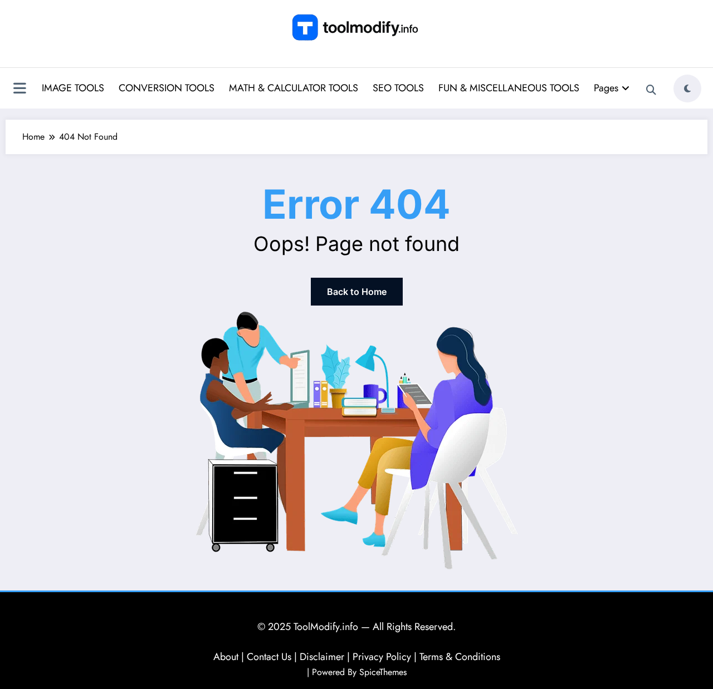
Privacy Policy (382, 656)
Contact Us (269, 656)
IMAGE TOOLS (73, 88)
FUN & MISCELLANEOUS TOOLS (508, 88)
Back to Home (357, 291)
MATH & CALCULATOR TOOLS (293, 88)
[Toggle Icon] (19, 89)
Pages (606, 88)
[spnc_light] (687, 88)
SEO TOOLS (398, 88)
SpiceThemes (383, 672)
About (225, 656)
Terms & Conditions (459, 656)
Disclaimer (322, 656)
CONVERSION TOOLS (166, 88)
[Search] (651, 90)
